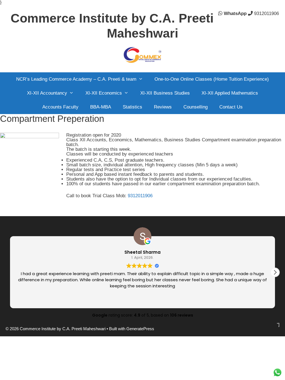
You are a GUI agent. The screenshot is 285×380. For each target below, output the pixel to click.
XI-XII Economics (103, 93)
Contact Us (231, 107)
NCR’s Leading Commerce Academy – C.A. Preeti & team (76, 79)
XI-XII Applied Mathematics (230, 93)
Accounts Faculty (60, 107)
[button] (275, 272)
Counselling (195, 107)
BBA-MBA (100, 107)
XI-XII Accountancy (47, 93)
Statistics (132, 107)
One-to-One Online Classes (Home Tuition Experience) (211, 79)
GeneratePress (140, 328)
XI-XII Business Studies (165, 93)
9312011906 (266, 13)
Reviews (163, 107)
